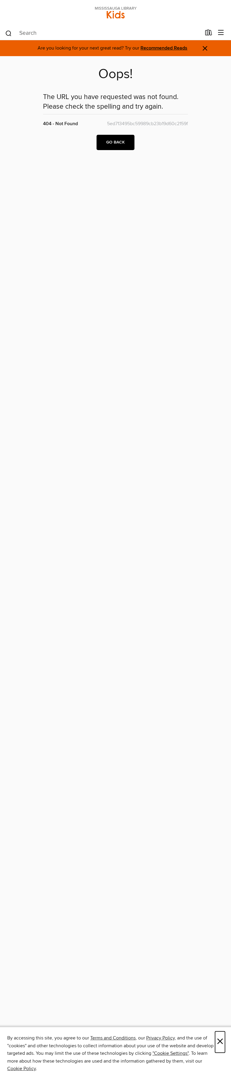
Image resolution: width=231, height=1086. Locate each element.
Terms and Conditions (113, 1038)
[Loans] (208, 34)
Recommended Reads (163, 48)
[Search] (9, 33)
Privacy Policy (160, 1038)
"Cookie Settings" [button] (170, 1053)
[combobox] (103, 33)
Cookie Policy (21, 1069)
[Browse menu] (220, 33)
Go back (115, 142)
